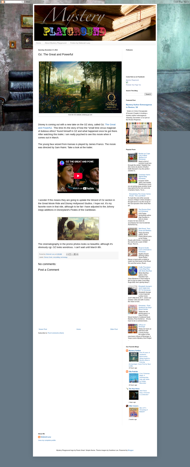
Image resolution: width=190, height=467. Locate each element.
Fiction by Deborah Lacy (80, 43)
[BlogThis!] (70, 254)
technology (64, 257)
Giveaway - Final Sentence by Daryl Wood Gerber (145, 307)
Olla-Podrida (133, 371)
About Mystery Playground (55, 43)
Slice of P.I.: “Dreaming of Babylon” (143, 410)
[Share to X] (72, 254)
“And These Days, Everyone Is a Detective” (144, 392)
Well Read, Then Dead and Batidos (145, 229)
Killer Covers (133, 406)
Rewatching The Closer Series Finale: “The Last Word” (140, 195)
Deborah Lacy (46, 437)
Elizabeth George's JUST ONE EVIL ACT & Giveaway (145, 288)
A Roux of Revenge (142, 326)
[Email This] (67, 254)
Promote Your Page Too (133, 85)
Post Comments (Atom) (56, 333)
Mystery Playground (132, 80)
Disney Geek (48, 257)
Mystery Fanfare (135, 351)
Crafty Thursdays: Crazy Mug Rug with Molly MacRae (145, 269)
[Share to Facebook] (75, 254)
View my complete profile (47, 440)
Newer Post (43, 329)
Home (38, 43)
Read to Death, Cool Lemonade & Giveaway (145, 250)
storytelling (56, 257)
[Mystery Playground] (127, 83)
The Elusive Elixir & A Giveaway (145, 210)
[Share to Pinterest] (77, 254)
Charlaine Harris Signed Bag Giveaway (144, 176)
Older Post (114, 329)
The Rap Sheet (134, 389)
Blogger (130, 450)
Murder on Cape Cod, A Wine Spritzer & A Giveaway (144, 156)
